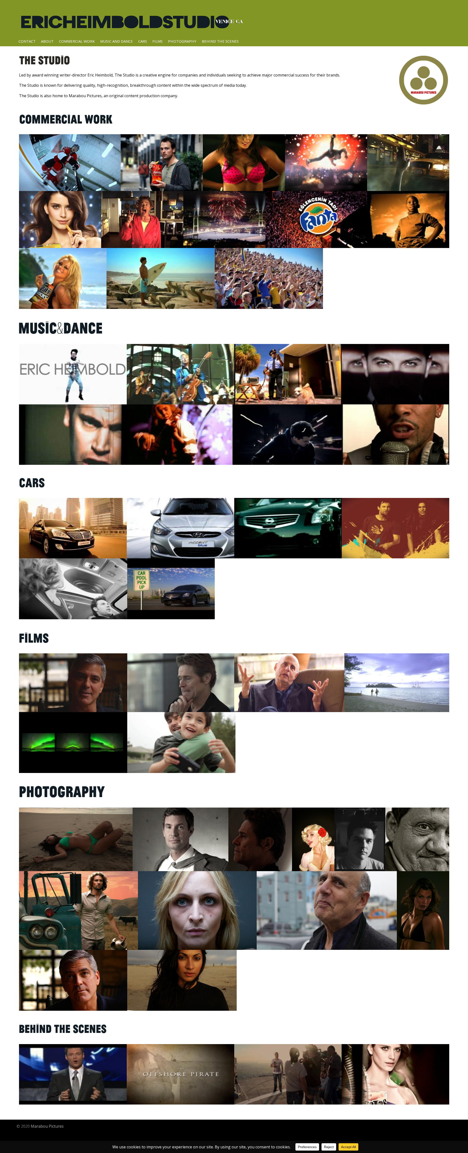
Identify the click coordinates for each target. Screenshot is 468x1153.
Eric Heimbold (131, 19)
